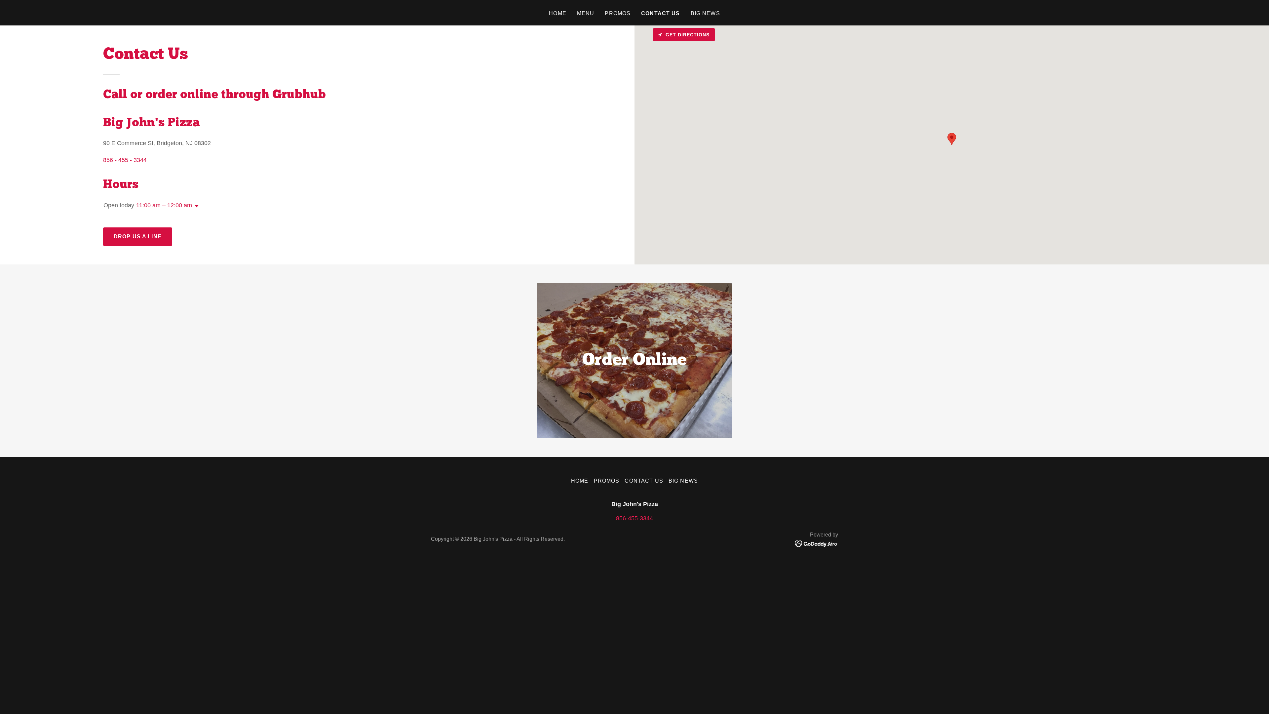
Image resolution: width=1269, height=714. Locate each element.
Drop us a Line (138, 236)
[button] (195, 206)
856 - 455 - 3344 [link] (125, 160)
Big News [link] (705, 13)
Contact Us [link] (660, 13)
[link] (816, 543)
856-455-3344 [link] (634, 518)
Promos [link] (618, 13)
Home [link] (557, 13)
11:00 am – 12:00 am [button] (164, 205)
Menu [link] (586, 13)
